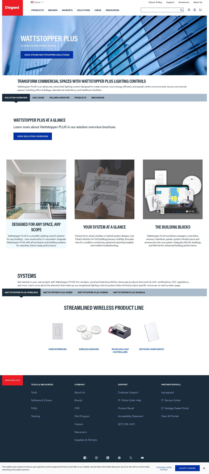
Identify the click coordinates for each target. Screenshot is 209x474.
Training (35, 416)
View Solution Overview (32, 136)
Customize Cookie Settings (164, 468)
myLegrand (167, 392)
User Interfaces (58, 349)
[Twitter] (131, 458)
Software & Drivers (41, 400)
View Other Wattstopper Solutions (46, 54)
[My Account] (195, 10)
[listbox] (104, 205)
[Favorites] (189, 10)
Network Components (151, 349)
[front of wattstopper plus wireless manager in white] (151, 332)
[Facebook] (85, 458)
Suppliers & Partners (86, 439)
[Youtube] (142, 458)
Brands (78, 400)
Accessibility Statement (130, 416)
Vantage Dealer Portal (177, 408)
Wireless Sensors (89, 349)
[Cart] (200, 10)
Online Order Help (131, 400)
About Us (80, 392)
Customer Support (128, 392)
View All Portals (170, 416)
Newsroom (81, 432)
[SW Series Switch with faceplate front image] (57, 332)
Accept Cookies (187, 468)
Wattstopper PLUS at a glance (39, 120)
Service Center (173, 400)
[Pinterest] (119, 458)
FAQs (34, 408)
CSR (77, 408)
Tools (34, 392)
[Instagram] (96, 458)
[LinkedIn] (107, 458)
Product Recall (126, 408)
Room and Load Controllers (120, 350)
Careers (79, 424)
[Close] (204, 468)
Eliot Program (82, 416)
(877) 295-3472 (126, 424)
